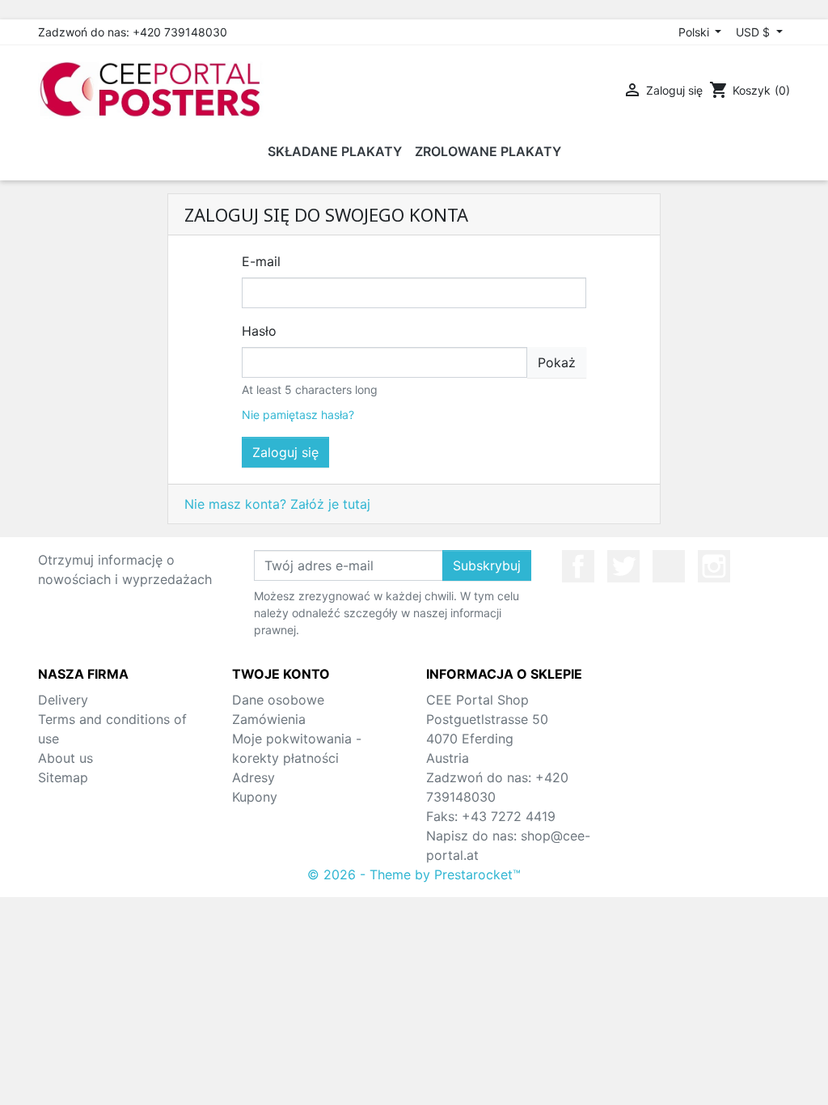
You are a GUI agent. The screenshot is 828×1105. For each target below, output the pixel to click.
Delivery (63, 700)
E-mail (261, 261)
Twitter (623, 566)
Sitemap (63, 777)
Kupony (254, 797)
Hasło (259, 331)
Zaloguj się (285, 452)
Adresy (253, 777)
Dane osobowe (278, 700)
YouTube (669, 566)
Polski (695, 32)
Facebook (578, 566)
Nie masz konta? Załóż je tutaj (277, 504)
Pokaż (557, 362)
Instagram (714, 566)
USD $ (754, 32)
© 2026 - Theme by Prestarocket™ (414, 874)
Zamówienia (269, 719)
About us (65, 758)
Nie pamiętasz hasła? (298, 414)
